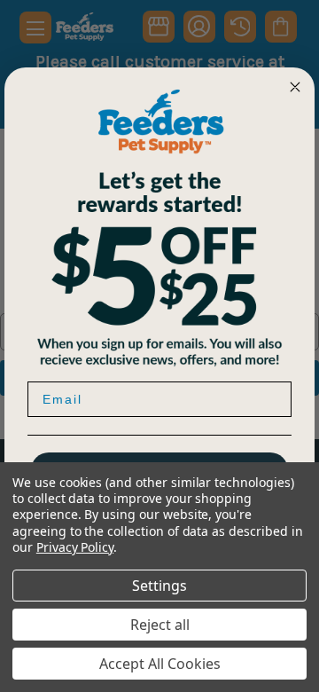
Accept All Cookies (160, 663)
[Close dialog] (295, 87)
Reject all (160, 624)
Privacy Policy (74, 547)
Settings (159, 585)
